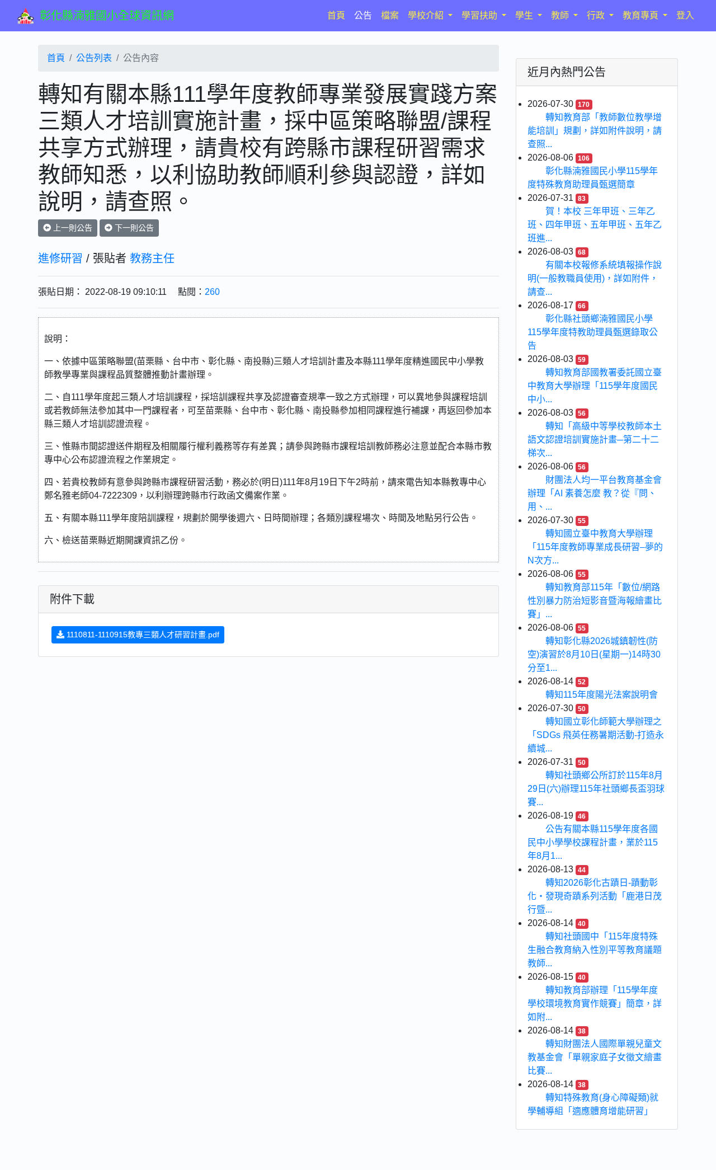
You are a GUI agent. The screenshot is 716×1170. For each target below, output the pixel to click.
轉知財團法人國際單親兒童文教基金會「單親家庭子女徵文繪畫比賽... (594, 1057)
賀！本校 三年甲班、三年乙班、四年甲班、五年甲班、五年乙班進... (594, 224)
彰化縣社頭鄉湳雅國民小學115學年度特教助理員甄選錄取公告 (592, 332)
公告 (363, 15)
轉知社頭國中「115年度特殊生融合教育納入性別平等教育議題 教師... (594, 950)
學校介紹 (427, 15)
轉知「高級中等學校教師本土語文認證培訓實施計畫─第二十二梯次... (594, 439)
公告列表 (94, 58)
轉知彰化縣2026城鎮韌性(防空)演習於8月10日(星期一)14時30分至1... (594, 654)
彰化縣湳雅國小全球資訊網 (107, 16)
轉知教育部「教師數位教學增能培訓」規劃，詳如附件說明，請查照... (594, 130)
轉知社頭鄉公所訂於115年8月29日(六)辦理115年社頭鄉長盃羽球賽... (596, 788)
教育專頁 (642, 15)
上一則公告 (71, 227)
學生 (525, 15)
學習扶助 (480, 15)
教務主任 (152, 258)
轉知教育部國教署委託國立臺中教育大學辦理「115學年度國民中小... (594, 386)
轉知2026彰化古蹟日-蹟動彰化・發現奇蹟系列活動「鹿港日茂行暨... (594, 896)
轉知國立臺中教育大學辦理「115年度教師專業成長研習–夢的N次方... (595, 547)
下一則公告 (133, 227)
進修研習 (60, 258)
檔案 (390, 15)
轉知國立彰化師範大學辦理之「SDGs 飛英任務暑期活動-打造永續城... (595, 735)
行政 (597, 15)
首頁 (338, 15)
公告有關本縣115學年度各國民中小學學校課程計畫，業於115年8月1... (592, 842)
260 (212, 292)
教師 (561, 15)
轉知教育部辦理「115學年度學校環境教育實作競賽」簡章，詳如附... (594, 1003)
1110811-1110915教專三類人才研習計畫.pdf (141, 634)
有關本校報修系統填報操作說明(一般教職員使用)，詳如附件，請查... (594, 278)
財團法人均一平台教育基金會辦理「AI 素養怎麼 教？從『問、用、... (594, 493)
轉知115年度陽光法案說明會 (601, 694)
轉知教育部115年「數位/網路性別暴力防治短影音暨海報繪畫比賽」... (594, 600)
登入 (685, 15)
